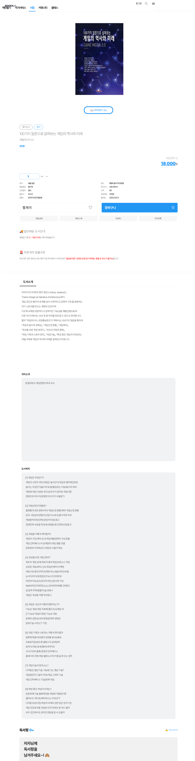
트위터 (118, 217)
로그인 (143, 3)
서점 (28, 8)
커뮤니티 (36, 8)
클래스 (46, 8)
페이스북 (78, 217)
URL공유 (39, 217)
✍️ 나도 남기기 (171, 729)
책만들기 (5, 8)
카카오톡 (157, 217)
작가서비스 (17, 8)
